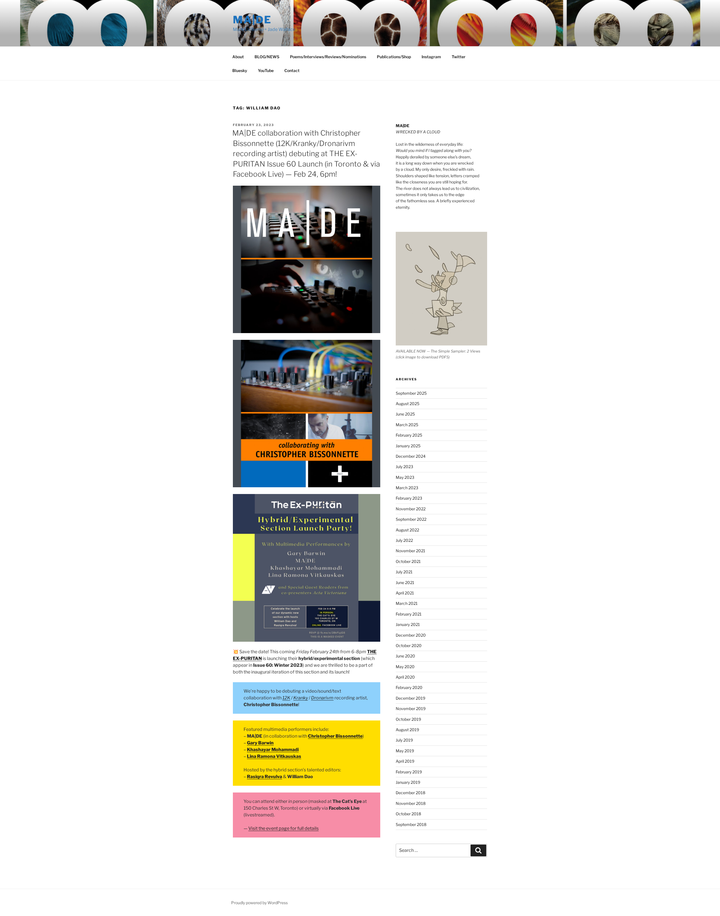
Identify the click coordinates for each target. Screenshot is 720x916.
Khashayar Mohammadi (273, 749)
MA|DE (252, 20)
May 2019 (405, 750)
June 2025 (405, 414)
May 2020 (405, 666)
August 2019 (407, 729)
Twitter (458, 56)
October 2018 (408, 813)
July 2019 (404, 740)
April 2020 (405, 677)
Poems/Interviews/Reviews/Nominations (328, 56)
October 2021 (408, 561)
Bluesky (239, 70)
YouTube (266, 70)
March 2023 (407, 487)
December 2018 (410, 792)
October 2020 (409, 645)
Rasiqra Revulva (264, 776)
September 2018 (411, 824)
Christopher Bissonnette (335, 736)
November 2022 (411, 508)
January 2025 (408, 445)
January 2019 (408, 782)
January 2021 (408, 624)
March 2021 (407, 603)
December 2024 (411, 456)
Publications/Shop (394, 56)
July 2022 (404, 540)
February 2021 (409, 614)
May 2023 (405, 477)
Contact (292, 70)
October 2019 (408, 719)
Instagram (431, 56)
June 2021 (405, 582)
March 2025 (407, 424)
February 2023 (409, 498)
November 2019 (411, 708)
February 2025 (409, 435)
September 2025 (411, 393)
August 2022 (407, 529)
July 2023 (404, 466)
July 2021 (404, 571)
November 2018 (411, 803)
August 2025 (407, 403)
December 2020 (411, 635)
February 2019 (409, 771)
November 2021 (410, 550)
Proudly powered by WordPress (259, 902)
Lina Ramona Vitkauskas (274, 756)
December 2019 (410, 698)
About (238, 56)
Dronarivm (322, 698)
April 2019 (405, 761)
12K (286, 698)
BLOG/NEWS (267, 56)
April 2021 (405, 593)
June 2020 (405, 656)
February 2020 (409, 687)
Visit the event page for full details (283, 828)
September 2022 (411, 519)
